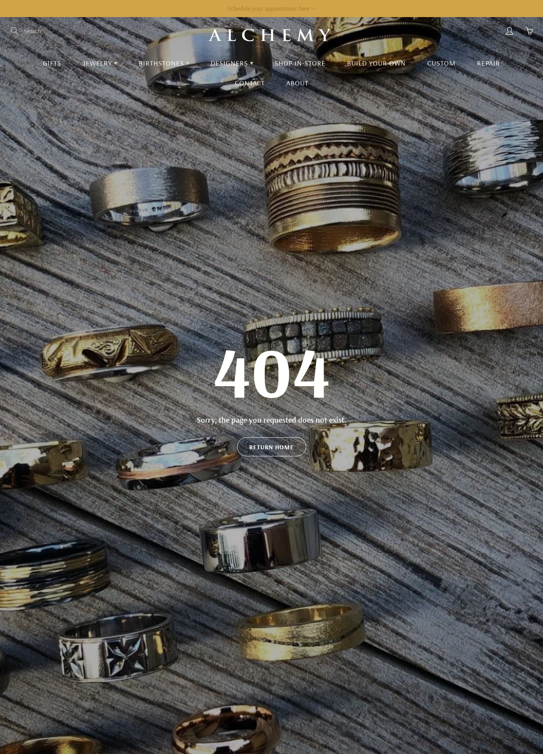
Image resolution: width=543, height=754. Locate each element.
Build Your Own (376, 63)
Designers (230, 63)
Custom (441, 63)
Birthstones (162, 63)
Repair (488, 63)
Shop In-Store (300, 63)
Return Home (271, 447)
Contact (250, 82)
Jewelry (98, 63)
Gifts (52, 63)
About (297, 82)
